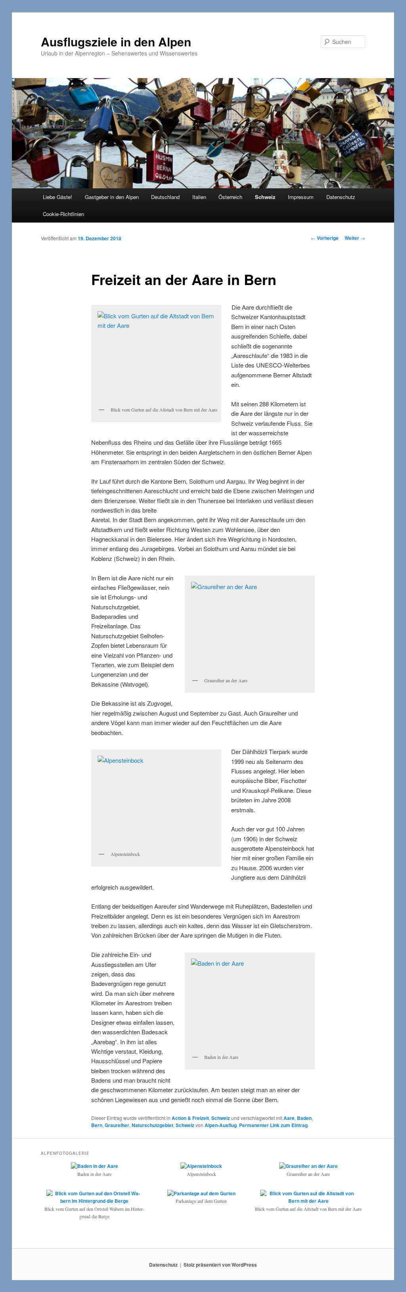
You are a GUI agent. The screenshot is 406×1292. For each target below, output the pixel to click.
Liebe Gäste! (57, 197)
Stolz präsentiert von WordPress (220, 1264)
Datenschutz (340, 197)
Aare (289, 1118)
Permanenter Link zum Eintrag (273, 1125)
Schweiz (265, 197)
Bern (96, 1125)
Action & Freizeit (190, 1118)
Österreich (230, 197)
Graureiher (117, 1125)
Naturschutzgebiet (152, 1125)
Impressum (301, 197)
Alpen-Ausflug (221, 1125)
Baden (304, 1118)
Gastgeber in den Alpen (112, 197)
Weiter (355, 237)
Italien (199, 197)
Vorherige (325, 237)
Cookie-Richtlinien (63, 214)
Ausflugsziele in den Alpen (116, 41)
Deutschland (165, 197)
